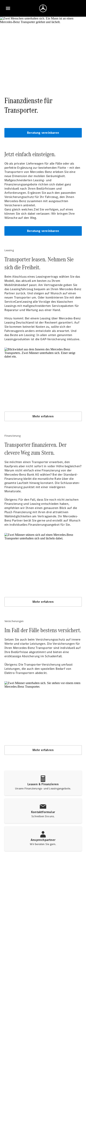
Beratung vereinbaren (43, 133)
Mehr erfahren (43, 416)
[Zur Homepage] (43, 8)
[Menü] (8, 8)
